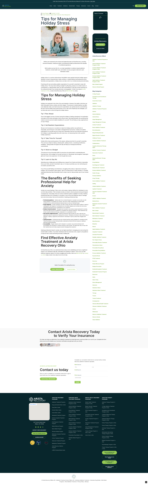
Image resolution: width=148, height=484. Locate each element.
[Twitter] (40, 427)
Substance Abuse (96, 287)
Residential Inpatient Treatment (99, 269)
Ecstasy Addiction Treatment (99, 170)
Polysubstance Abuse (97, 245)
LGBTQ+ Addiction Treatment (99, 198)
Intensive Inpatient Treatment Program (58, 418)
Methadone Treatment (97, 218)
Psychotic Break (96, 255)
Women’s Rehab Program (98, 87)
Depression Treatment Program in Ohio (92, 423)
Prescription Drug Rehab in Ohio (76, 435)
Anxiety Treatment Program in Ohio (91, 419)
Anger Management (97, 119)
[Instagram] (43, 427)
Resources (94, 274)
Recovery (94, 261)
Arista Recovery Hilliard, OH (49, 480)
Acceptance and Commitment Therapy (99, 97)
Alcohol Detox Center (56, 410)
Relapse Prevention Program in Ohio (108, 441)
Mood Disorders (96, 221)
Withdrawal (95, 311)
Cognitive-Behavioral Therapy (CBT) (99, 146)
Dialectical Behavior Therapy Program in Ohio (108, 419)
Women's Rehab (96, 317)
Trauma (94, 295)
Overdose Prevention (97, 234)
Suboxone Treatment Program (58, 440)
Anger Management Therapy (99, 122)
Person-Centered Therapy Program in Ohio (107, 437)
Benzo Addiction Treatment (98, 127)
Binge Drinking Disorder (97, 132)
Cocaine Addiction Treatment (99, 140)
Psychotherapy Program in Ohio (109, 444)
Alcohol (94, 111)
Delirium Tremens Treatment (99, 150)
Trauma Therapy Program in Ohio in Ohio (91, 431)
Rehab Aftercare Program (98, 263)
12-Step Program (96, 94)
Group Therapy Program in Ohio (109, 425)
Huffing (94, 183)
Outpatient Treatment (97, 231)
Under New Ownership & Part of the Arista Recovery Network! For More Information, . (74, 1)
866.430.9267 (140, 5)
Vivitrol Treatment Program (58, 438)
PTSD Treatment (96, 258)
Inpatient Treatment (97, 189)
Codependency (95, 143)
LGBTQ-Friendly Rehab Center (58, 450)
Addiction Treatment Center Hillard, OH (65, 480)
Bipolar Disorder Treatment (98, 135)
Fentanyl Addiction (96, 175)
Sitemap (87, 481)
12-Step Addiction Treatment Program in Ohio (108, 407)
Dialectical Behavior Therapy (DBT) (99, 159)
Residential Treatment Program (99, 271)
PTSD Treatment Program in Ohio (91, 411)
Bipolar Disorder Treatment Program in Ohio (91, 407)
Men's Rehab (95, 210)
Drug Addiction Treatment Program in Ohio (74, 411)
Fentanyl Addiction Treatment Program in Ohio (99, 76)
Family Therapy (96, 173)
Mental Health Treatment (55, 14)
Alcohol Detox (95, 116)
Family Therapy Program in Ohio (109, 422)
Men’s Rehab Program (97, 84)
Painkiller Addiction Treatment (99, 237)
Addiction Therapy (96, 106)
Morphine (94, 223)
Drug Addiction (95, 162)
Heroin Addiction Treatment (98, 181)
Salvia (93, 277)
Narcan (94, 226)
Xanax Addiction (96, 319)
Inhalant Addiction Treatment (99, 186)
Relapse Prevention (96, 266)
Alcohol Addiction (96, 114)
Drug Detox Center (56, 407)
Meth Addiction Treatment (98, 215)
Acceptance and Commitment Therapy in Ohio (108, 411)
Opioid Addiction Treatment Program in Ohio (98, 81)
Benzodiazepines (96, 130)
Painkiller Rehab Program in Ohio (75, 438)
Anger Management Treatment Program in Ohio (91, 427)
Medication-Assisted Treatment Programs (58, 434)
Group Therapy (95, 178)
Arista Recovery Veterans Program (57, 446)
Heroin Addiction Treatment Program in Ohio (98, 72)
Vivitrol (94, 309)
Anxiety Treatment (46, 14)
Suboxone (94, 285)
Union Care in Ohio (89, 435)
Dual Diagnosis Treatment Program (57, 422)
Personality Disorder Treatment (99, 242)
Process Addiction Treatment (99, 253)
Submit (77, 382)
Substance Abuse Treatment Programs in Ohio (75, 403)
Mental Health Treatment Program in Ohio (90, 403)
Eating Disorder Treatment (98, 167)
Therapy (94, 293)
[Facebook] (36, 427)
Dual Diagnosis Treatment (98, 165)
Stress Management (66, 14)
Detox (93, 155)
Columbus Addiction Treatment (82, 480)
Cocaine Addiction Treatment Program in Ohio (99, 68)
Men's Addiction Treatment (98, 207)
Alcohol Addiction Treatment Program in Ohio (99, 64)
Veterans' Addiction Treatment (99, 306)
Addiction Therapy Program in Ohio (108, 403)
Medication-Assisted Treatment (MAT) (99, 204)
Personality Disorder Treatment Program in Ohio (92, 415)
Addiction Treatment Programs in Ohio (100, 60)
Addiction (94, 103)
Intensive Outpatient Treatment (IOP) (99, 192)
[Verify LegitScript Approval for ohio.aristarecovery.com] (38, 444)
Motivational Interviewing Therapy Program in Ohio (107, 433)
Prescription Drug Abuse (98, 247)
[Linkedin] (38, 427)
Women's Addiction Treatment (99, 314)
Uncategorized (95, 301)
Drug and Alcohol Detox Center (59, 404)
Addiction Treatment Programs (99, 108)
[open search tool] (133, 5)
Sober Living (95, 279)
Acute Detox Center (97, 100)
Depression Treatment (97, 152)
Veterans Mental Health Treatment (100, 303)
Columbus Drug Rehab (95, 480)
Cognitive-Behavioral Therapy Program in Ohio (108, 415)
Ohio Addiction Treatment (71, 481)
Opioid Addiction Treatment (98, 229)
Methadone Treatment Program (59, 443)
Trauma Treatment (96, 298)
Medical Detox (95, 201)
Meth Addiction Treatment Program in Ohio (74, 419)
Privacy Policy (81, 481)
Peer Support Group (97, 239)
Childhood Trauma (96, 138)
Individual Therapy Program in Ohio (108, 428)
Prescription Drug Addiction (98, 250)
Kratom (94, 195)
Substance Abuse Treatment (99, 290)
